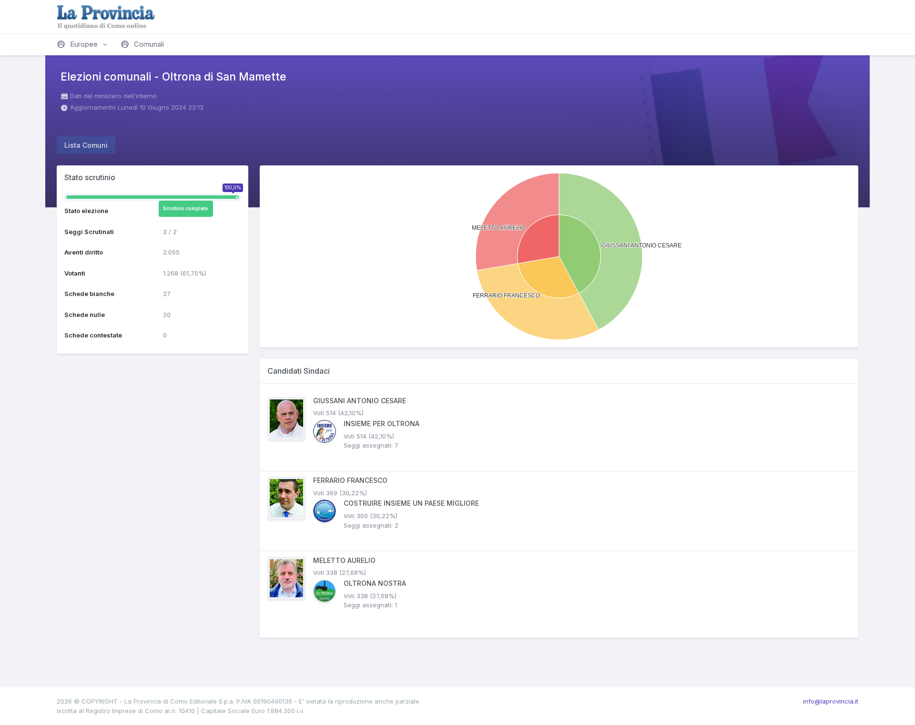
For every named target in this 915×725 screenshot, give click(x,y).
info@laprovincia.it (830, 701)
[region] (559, 510)
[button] (83, 44)
